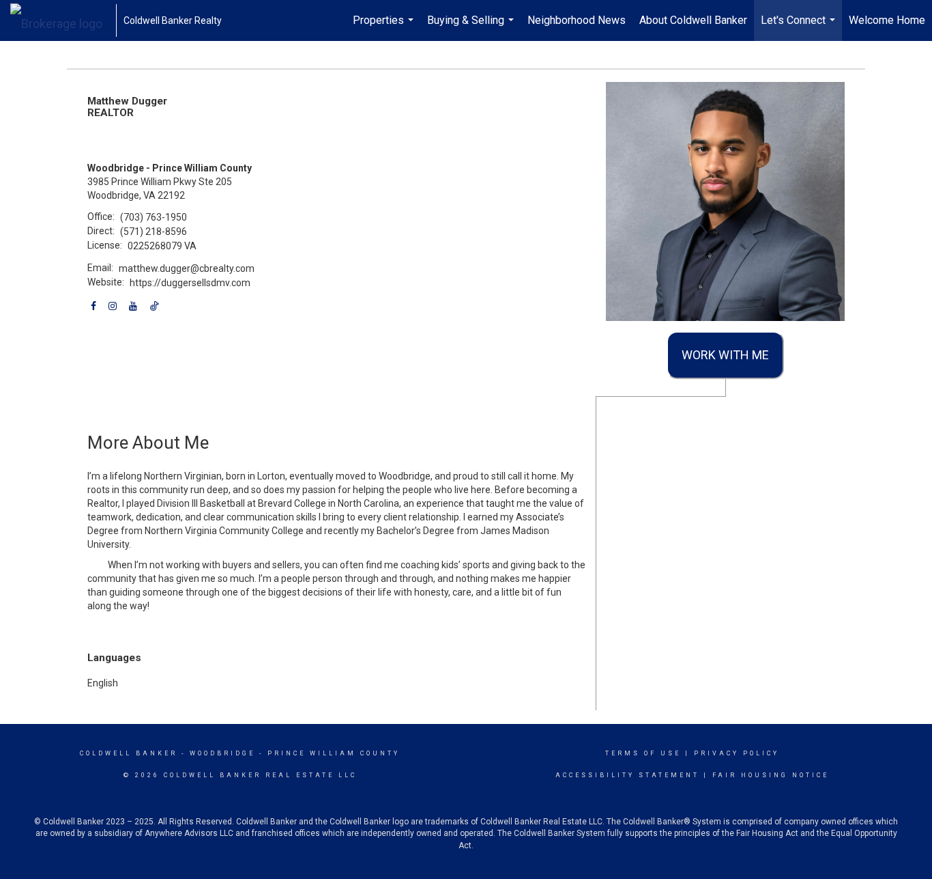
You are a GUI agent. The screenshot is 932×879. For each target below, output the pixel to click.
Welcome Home (887, 20)
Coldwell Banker (128, 753)
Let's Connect (800, 27)
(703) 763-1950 (153, 217)
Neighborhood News (576, 20)
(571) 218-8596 (153, 231)
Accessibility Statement (627, 775)
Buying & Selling (472, 27)
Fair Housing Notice (770, 775)
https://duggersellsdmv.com (190, 282)
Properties (385, 27)
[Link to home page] (63, 20)
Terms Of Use (643, 753)
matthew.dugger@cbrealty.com (186, 268)
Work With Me (725, 355)
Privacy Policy (736, 753)
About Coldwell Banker (693, 20)
